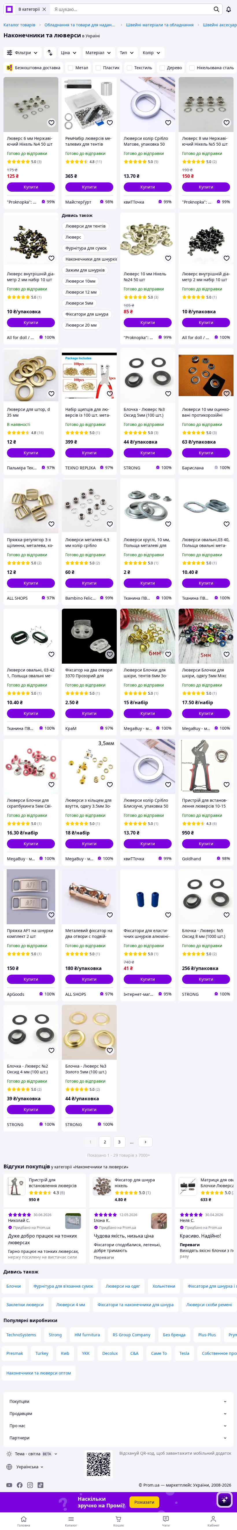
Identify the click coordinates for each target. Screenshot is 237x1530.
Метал (81, 67)
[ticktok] (40, 1485)
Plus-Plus (207, 1334)
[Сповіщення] (229, 9)
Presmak (14, 1353)
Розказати (144, 1502)
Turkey (42, 1353)
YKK (86, 1353)
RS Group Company (131, 1334)
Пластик (111, 67)
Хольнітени (164, 1286)
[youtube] (9, 1485)
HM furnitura (87, 1334)
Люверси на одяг (123, 1286)
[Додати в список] (51, 122)
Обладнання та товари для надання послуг (81, 25)
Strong (55, 1334)
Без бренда (174, 1334)
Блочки (13, 1286)
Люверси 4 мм (70, 1304)
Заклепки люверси (25, 1304)
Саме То (159, 1353)
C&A (134, 1353)
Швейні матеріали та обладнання (160, 25)
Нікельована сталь (215, 67)
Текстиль (143, 67)
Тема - (27, 1453)
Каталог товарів (19, 25)
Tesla (184, 1353)
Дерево (174, 67)
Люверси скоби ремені (209, 1304)
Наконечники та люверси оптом (38, 1373)
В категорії (29, 9)
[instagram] (30, 1485)
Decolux (110, 1353)
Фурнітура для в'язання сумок (63, 1286)
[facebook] (19, 1485)
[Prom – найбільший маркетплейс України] (9, 9)
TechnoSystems (21, 1334)
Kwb (65, 1353)
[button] (31, 187)
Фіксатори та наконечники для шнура (136, 1304)
